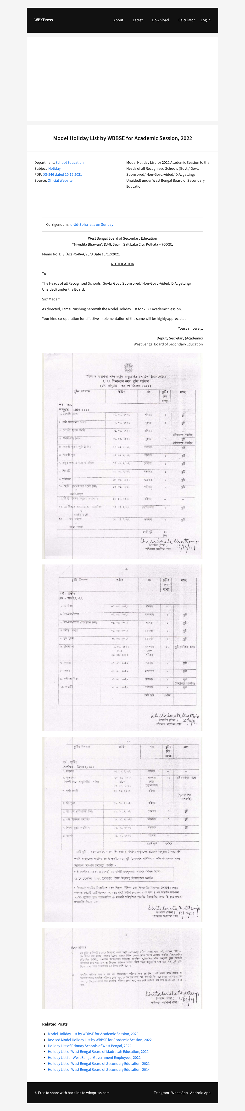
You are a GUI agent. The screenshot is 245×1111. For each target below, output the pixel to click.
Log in (206, 20)
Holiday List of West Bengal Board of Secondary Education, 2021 (99, 1063)
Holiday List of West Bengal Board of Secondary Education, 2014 (99, 1069)
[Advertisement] (122, 81)
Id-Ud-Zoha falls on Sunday (91, 224)
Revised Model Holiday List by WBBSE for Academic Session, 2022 (100, 1040)
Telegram (161, 1092)
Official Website (60, 180)
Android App (200, 1092)
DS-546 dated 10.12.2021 (62, 174)
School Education (70, 162)
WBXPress (43, 20)
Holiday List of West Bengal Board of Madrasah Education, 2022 (98, 1051)
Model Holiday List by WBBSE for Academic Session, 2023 (93, 1034)
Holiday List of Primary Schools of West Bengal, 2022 (89, 1046)
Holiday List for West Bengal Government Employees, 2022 (94, 1057)
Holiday (54, 168)
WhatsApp (179, 1092)
